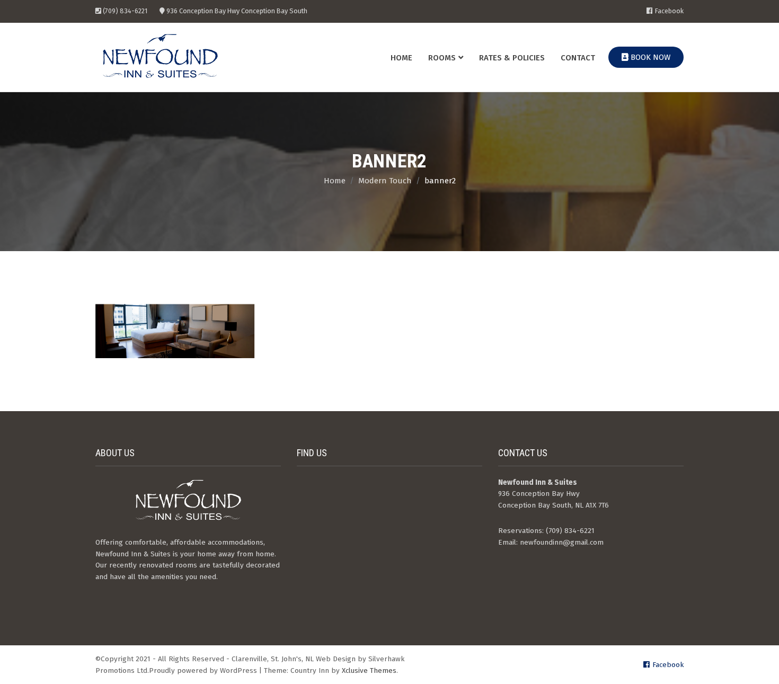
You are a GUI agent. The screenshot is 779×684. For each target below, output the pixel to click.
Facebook (669, 11)
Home (401, 58)
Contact (578, 58)
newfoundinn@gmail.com (562, 542)
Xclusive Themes (369, 670)
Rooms (442, 58)
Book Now (649, 57)
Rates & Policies (512, 58)
